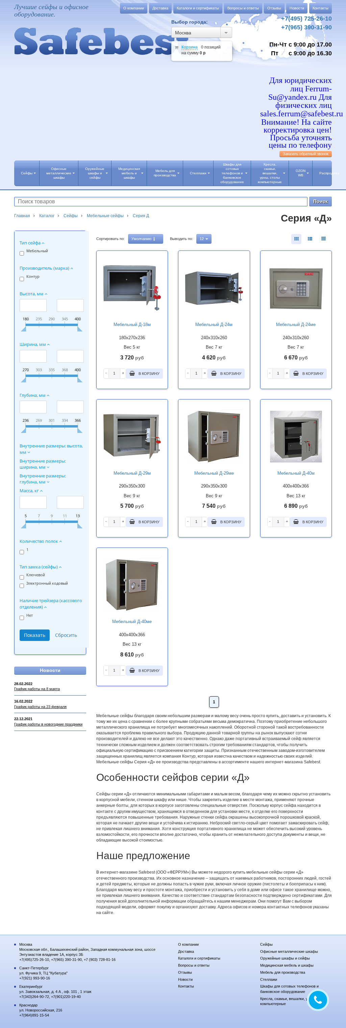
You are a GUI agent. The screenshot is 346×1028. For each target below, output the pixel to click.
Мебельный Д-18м (132, 324)
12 (202, 239)
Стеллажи (198, 173)
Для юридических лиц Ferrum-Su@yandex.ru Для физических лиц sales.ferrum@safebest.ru (301, 97)
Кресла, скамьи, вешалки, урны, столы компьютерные (270, 173)
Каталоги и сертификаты (198, 8)
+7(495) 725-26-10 (306, 18)
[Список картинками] (310, 239)
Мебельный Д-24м (213, 324)
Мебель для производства (165, 173)
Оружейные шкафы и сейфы (94, 173)
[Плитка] (296, 239)
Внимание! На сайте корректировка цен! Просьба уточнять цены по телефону (296, 133)
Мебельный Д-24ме (296, 324)
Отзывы (274, 8)
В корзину (148, 374)
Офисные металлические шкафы (58, 173)
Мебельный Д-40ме (132, 621)
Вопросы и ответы (243, 8)
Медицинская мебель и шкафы (129, 173)
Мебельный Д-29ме (214, 473)
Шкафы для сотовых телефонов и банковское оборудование (232, 173)
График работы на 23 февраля (40, 707)
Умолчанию (141, 239)
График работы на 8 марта (37, 689)
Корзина (189, 47)
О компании (133, 8)
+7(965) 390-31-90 (306, 27)
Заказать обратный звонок (305, 154)
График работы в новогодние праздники (48, 724)
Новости (297, 8)
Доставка (160, 8)
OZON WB (300, 173)
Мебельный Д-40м (296, 473)
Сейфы (26, 173)
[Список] (323, 239)
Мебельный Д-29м (132, 473)
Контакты (320, 8)
